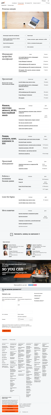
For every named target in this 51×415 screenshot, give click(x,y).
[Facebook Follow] (29, 285)
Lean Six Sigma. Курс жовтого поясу (27, 82)
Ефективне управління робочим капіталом (28, 125)
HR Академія (21, 97)
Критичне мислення (23, 216)
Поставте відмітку (22, 316)
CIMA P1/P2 (21, 89)
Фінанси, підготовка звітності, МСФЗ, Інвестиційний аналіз (9, 110)
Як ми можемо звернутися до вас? (25, 300)
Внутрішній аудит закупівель (25, 142)
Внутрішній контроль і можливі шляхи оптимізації (30, 145)
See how (5, 278)
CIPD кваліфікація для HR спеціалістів (27, 64)
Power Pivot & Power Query (25, 186)
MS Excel (21, 179)
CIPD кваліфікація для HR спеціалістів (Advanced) (30, 67)
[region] (10, 405)
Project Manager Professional (25, 61)
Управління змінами (23, 168)
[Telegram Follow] (30, 285)
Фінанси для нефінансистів (25, 115)
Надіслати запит (6, 330)
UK (48, 0)
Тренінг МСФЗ (22, 108)
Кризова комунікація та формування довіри (28, 213)
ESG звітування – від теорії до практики (27, 150)
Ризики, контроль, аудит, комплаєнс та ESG (9, 140)
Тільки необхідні (10, 408)
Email (10, 249)
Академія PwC (3, 5)
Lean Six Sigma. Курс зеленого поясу (27, 202)
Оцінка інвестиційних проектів (25, 128)
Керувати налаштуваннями (10, 411)
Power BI (21, 182)
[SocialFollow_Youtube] (34, 285)
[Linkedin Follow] (32, 285)
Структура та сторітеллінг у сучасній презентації (29, 220)
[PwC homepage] (3, 2)
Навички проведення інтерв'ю (25, 223)
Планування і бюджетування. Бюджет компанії (29, 119)
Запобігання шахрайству (24, 153)
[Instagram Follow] (36, 285)
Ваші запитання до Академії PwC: (8, 300)
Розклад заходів (11, 5)
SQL (20, 189)
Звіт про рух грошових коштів (25, 122)
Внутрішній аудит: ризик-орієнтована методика (29, 139)
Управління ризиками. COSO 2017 (26, 147)
